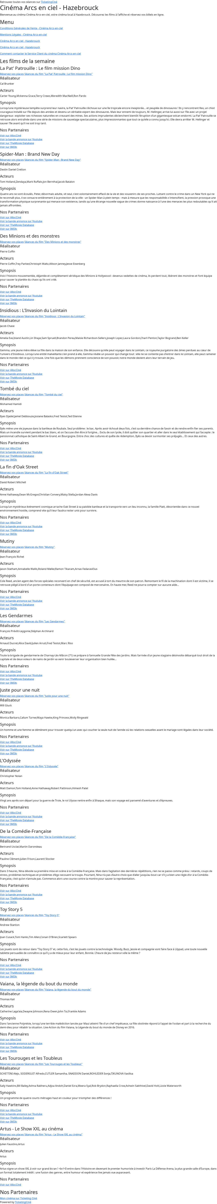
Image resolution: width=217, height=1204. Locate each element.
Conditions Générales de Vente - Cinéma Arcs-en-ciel (31, 28)
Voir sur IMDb (8, 147)
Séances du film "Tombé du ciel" (43, 394)
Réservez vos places (12, 74)
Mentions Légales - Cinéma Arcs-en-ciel (23, 34)
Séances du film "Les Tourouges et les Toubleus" (53, 1064)
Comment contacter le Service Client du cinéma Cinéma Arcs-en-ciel (40, 53)
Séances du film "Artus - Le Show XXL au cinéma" (53, 1134)
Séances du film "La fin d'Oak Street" (46, 472)
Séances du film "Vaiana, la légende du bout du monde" (57, 989)
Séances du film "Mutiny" (39, 547)
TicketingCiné (49, 2)
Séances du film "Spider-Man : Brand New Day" (52, 160)
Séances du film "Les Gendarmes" (44, 621)
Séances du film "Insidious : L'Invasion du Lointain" (54, 316)
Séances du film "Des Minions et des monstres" (52, 242)
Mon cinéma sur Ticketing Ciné (18, 1198)
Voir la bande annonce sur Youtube (21, 139)
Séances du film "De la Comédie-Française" (50, 837)
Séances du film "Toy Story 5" (41, 915)
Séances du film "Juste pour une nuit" (46, 696)
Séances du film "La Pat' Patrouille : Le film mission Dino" (58, 74)
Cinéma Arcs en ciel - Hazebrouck (20, 41)
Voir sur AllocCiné (10, 135)
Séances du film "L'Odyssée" (41, 766)
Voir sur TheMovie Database (17, 143)
